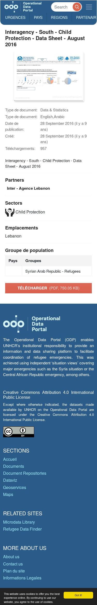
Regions (59, 17)
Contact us (13, 564)
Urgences (15, 17)
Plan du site (14, 571)
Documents (13, 466)
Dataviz (10, 480)
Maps (8, 494)
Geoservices (14, 487)
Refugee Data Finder (22, 529)
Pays (38, 17)
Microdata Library (19, 522)
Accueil (10, 459)
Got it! (78, 595)
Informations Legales (22, 578)
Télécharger (48, 288)
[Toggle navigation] (89, 7)
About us (11, 557)
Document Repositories (24, 473)
